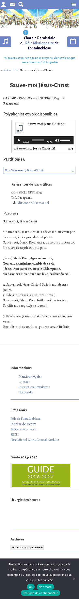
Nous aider (26, 392)
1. (34, 148)
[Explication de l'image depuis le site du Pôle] (25, 33)
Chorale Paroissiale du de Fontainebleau (39, 43)
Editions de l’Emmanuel (32, 203)
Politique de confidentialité (40, 593)
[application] (44, 140)
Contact (24, 382)
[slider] (66, 140)
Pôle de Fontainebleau (26, 418)
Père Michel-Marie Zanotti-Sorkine (35, 440)
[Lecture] (19, 140)
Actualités (11, 70)
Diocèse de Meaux (23, 424)
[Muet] (57, 140)
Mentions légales (30, 376)
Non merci (45, 586)
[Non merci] (74, 579)
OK (31, 586)
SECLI (15, 434)
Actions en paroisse (24, 429)
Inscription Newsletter (34, 387)
